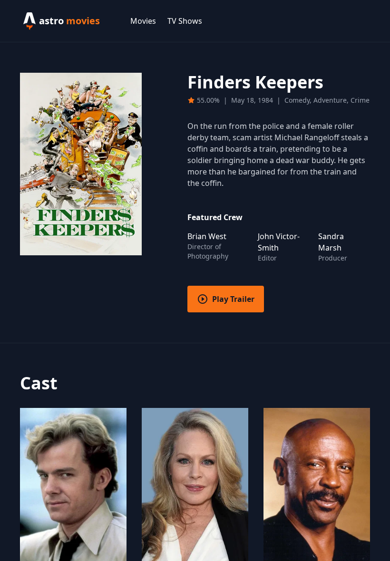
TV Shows (184, 21)
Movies (143, 21)
